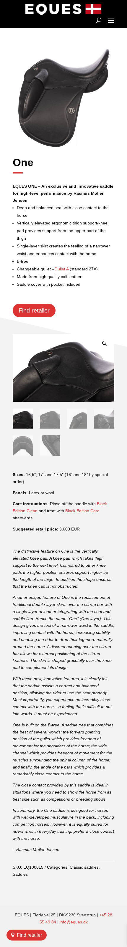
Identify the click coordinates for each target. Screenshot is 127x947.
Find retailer (29, 935)
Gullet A (61, 269)
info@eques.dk (74, 922)
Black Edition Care (82, 510)
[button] (105, 343)
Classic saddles (84, 867)
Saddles (20, 874)
